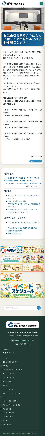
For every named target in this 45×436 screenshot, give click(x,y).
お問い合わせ (7, 424)
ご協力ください (8, 417)
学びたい (5, 397)
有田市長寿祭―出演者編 (17, 201)
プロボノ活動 (7, 381)
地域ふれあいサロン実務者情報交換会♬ (22, 228)
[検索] (39, 308)
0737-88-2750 (22, 340)
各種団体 (5, 385)
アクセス (5, 421)
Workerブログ (36, 161)
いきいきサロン (8, 389)
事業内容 (5, 366)
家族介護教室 (7, 409)
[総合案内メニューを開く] (41, 3)
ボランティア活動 (8, 374)
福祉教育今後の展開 (15, 231)
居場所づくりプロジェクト (12, 393)
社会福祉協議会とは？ (10, 362)
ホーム (5, 358)
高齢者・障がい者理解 (10, 401)
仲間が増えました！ (15, 233)
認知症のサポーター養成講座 (12, 405)
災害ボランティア (8, 377)
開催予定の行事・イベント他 (12, 370)
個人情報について (8, 413)
